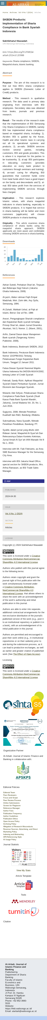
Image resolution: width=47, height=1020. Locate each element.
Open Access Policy (11, 821)
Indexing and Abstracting (13, 834)
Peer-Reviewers (9, 795)
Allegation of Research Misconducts (18, 826)
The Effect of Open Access (26, 654)
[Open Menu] (2, 3)
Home (5, 12)
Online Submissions (11, 803)
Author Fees (8, 811)
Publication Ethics (10, 819)
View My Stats (23, 870)
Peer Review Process (12, 800)
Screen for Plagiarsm (12, 805)
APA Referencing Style (12, 837)
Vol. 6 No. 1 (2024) (25, 12)
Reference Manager (11, 808)
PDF (8, 481)
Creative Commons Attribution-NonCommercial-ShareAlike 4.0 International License (21, 559)
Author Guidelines (10, 816)
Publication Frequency (12, 813)
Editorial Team (9, 792)
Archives (13, 12)
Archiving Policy (9, 824)
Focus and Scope (10, 798)
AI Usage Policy (9, 839)
